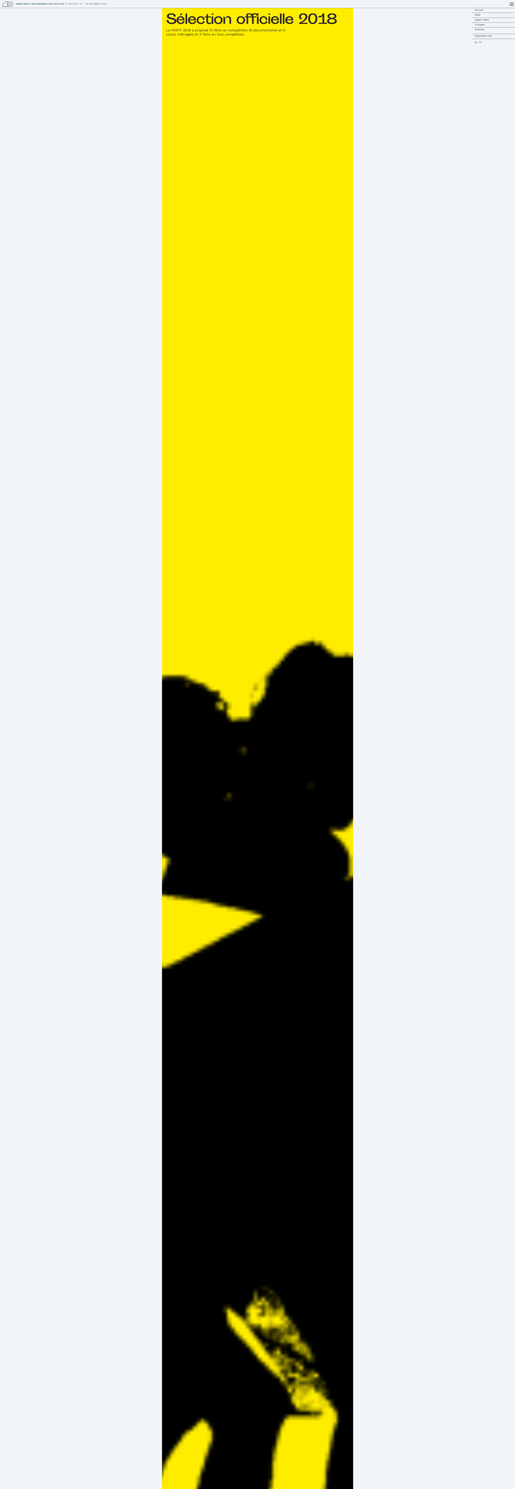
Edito (477, 15)
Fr (480, 43)
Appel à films (482, 20)
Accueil (479, 10)
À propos (480, 25)
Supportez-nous (483, 36)
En (476, 43)
